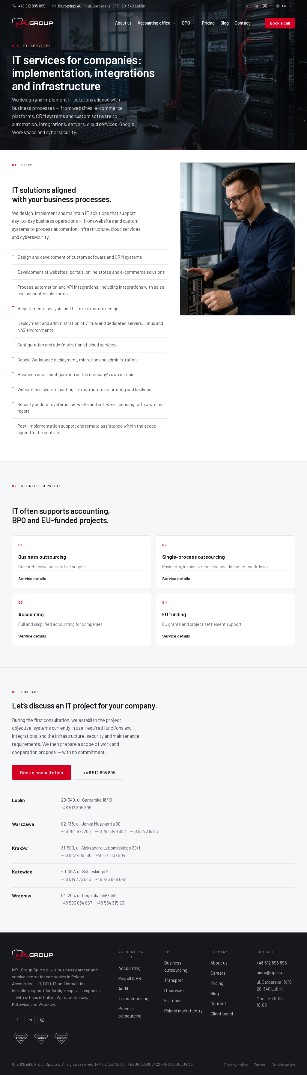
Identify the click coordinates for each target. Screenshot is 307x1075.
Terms (259, 1064)
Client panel (221, 1013)
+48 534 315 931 (144, 831)
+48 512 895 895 (31, 6)
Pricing (208, 22)
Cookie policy (283, 1064)
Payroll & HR (129, 978)
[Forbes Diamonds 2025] (41, 1038)
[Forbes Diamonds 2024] (61, 1038)
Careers (217, 973)
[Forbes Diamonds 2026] (20, 1038)
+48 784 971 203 (76, 831)
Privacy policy (236, 1064)
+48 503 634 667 (76, 903)
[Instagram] (265, 6)
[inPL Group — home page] (32, 23)
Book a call (280, 22)
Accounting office (154, 22)
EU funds (172, 1000)
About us (123, 22)
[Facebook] (247, 6)
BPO (186, 22)
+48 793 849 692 (110, 831)
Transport (173, 980)
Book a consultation (41, 772)
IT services (174, 990)
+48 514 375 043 (76, 879)
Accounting (129, 968)
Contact (242, 22)
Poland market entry (183, 1010)
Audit (123, 988)
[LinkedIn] (256, 6)
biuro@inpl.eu (69, 6)
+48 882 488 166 (76, 855)
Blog (225, 22)
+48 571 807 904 (110, 855)
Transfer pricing (133, 998)
